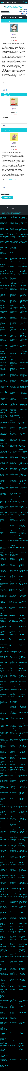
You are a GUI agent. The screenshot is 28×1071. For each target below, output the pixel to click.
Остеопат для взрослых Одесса (23, 270)
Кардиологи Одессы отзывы (3, 736)
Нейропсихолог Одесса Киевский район (4, 676)
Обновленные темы (9, 6)
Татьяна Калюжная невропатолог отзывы (23, 601)
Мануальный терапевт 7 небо (23, 851)
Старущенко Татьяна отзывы (13, 423)
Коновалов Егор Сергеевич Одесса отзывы (4, 1038)
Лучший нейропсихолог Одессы (3, 672)
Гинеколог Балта (4, 544)
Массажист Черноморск (22, 262)
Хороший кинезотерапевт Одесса (4, 787)
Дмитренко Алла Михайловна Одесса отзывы (4, 1028)
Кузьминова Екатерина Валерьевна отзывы (13, 399)
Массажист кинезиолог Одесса (2, 798)
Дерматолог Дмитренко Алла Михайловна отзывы (4, 1022)
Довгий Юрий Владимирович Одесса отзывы (13, 409)
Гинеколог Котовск (23, 540)
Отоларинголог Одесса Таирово (23, 917)
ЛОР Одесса (2, 939)
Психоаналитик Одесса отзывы (3, 661)
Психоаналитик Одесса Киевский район (14, 667)
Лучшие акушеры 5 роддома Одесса (4, 237)
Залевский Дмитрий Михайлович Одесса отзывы (13, 1013)
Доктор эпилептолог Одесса (22, 622)
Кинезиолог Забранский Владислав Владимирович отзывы (3, 303)
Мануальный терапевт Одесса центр (14, 841)
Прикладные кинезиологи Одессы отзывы (3, 766)
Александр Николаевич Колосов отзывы (4, 973)
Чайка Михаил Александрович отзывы (3, 1018)
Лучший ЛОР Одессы (3, 943)
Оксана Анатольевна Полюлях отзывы (4, 217)
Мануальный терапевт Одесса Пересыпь (4, 847)
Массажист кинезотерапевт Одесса (23, 771)
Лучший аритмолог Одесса (14, 733)
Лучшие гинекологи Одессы (12, 516)
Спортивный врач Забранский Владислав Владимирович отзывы (14, 310)
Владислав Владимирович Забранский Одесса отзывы (3, 747)
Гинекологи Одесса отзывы (3, 511)
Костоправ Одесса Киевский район (23, 897)
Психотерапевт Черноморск (13, 693)
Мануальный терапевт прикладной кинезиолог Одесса (3, 760)
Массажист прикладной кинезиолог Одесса (12, 759)
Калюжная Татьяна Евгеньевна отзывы (4, 387)
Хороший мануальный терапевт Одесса (23, 893)
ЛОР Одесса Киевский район (23, 943)
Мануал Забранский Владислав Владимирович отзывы (3, 324)
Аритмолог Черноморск (22, 722)
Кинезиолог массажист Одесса (4, 791)
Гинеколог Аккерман (12, 524)
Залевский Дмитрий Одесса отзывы (23, 1005)
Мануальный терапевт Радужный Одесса (14, 856)
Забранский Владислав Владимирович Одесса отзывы (3, 414)
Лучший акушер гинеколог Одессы (23, 233)
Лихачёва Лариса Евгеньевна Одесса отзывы (14, 345)
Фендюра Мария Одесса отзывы (24, 397)
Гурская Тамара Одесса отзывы (13, 910)
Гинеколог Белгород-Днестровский (22, 525)
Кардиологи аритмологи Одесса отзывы (13, 712)
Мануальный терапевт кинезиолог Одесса (22, 792)
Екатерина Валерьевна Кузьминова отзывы (3, 558)
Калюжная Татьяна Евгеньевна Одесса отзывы (14, 387)
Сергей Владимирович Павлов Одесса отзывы (22, 706)
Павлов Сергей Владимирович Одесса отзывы (23, 350)
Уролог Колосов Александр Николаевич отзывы (22, 973)
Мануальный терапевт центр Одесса (3, 841)
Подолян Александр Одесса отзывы (4, 229)
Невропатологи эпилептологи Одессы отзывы (3, 617)
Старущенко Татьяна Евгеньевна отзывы (3, 429)
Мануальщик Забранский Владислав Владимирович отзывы (13, 324)
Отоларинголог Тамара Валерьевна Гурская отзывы (3, 905)
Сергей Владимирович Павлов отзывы (13, 706)
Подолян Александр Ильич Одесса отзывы (23, 229)
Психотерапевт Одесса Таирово (13, 702)
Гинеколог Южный (23, 544)
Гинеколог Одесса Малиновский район (14, 498)
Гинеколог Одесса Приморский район (4, 503)
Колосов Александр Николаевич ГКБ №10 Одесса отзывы (3, 994)
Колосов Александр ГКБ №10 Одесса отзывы (22, 987)
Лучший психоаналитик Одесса (22, 657)
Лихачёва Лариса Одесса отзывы (4, 344)
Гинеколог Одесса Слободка (14, 488)
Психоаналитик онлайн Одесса (13, 685)
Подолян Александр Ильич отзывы (14, 229)
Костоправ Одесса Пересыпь (4, 812)
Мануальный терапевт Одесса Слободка (14, 847)
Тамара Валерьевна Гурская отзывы (13, 905)
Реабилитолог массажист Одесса (4, 874)
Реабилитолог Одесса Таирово (23, 257)
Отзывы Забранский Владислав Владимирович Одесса (13, 368)
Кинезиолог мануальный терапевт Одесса (14, 787)
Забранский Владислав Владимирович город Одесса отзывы (23, 375)
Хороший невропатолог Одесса (12, 607)
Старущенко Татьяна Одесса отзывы (23, 424)
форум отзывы (15, 210)
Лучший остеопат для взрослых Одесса (14, 278)
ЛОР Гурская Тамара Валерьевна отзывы (22, 948)
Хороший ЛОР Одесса (13, 940)
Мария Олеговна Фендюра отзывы (4, 652)
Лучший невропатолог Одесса (22, 607)
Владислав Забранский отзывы (12, 746)
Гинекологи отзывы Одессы (3, 541)
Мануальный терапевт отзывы (23, 883)
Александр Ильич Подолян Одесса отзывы (4, 223)
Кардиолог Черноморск (12, 722)
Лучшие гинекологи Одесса (4, 515)
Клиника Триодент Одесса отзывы (14, 957)
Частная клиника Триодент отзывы (4, 957)
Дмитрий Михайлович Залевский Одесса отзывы (23, 999)
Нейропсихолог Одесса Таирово (13, 676)
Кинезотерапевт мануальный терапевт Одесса (14, 771)
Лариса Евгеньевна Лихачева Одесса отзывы (23, 447)
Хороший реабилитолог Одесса (13, 870)
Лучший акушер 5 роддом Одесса (14, 242)
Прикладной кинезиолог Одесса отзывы (22, 752)
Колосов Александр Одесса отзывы (14, 979)
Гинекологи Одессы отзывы (23, 515)
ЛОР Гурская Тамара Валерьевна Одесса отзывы (3, 948)
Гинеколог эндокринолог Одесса (22, 480)
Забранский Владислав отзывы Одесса (14, 355)
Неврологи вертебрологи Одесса (22, 626)
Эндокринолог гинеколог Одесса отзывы (4, 474)
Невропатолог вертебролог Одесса (12, 631)
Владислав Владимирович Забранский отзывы (22, 747)
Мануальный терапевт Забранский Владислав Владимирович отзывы (3, 338)
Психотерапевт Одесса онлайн (3, 680)
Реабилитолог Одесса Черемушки (3, 263)
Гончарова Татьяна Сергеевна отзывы (21, 1047)
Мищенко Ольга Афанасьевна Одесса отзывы (23, 469)
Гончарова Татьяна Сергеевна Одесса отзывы (4, 1054)
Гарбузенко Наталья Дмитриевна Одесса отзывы (3, 441)
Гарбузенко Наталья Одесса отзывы (13, 434)
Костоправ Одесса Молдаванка (4, 815)
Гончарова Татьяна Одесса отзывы (13, 1047)
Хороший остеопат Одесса (13, 274)
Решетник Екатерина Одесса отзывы (4, 565)
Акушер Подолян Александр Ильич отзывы (14, 223)
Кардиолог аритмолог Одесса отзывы (4, 718)
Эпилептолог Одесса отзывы (12, 616)
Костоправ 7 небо (4, 818)
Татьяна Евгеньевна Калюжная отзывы (2, 602)
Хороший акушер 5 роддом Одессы (4, 242)
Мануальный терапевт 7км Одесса (3, 861)
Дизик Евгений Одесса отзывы (13, 969)
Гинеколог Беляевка (21, 548)
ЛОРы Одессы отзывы (13, 937)
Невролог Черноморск (22, 635)
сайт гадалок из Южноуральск (11, 179)
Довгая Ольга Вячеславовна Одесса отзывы (3, 331)
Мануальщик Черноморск (13, 878)
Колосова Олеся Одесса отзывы (3, 452)
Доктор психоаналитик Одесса (13, 662)
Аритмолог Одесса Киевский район (4, 733)
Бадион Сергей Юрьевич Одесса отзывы (4, 1065)
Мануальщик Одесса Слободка (4, 828)
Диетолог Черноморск (22, 587)
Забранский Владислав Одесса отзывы (14, 392)
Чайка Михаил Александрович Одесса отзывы (13, 1018)
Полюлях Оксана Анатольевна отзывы (23, 242)
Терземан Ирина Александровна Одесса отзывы (24, 404)
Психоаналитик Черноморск (3, 693)
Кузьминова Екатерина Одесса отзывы (4, 398)
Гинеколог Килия (13, 535)
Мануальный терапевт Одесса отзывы (4, 888)
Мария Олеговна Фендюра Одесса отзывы (14, 653)
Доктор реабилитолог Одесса (22, 861)
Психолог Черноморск (22, 693)
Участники (7, 7)
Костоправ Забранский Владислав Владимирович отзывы (23, 310)
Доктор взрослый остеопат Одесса (23, 250)
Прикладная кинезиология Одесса (22, 759)
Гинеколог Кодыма (14, 540)
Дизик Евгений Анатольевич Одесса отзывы (3, 969)
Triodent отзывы (23, 964)
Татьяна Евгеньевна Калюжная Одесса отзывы (13, 602)
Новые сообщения (19, 6)
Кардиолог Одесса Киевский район (4, 743)
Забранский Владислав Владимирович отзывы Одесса (3, 355)
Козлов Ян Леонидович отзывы (22, 1042)
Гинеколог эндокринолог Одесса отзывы (13, 480)
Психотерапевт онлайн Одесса (22, 680)
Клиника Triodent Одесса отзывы (13, 965)
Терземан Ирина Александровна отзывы (24, 387)
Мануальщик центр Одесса (22, 819)
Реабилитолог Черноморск (13, 262)
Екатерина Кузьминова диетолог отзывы (4, 571)
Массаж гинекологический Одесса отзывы (23, 463)
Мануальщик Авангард (13, 828)
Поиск (20, 7)
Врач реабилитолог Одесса (13, 861)
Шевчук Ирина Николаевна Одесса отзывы (3, 596)
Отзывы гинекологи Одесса (23, 511)
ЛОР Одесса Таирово (22, 932)
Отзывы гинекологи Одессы (21, 537)
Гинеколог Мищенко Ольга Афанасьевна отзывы (3, 458)
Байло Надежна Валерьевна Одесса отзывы (3, 424)
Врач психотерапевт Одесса (3, 698)
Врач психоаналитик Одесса (13, 657)
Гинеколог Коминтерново (22, 529)
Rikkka (5, 129)
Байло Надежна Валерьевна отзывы (13, 419)
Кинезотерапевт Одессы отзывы (4, 776)
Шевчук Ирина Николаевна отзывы (22, 596)
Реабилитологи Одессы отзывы (3, 865)
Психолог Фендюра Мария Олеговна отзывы (23, 653)
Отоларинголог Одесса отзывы (13, 917)
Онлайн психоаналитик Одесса (3, 686)
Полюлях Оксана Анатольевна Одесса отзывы (13, 247)
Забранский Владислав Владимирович (3, 361)
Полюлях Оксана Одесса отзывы (4, 246)
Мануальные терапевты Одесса (4, 897)
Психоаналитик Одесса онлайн (22, 685)
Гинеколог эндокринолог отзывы (3, 480)
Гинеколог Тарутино (2, 533)
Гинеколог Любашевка (12, 544)
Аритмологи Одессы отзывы (13, 726)
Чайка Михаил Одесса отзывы (22, 1011)
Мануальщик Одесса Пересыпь (23, 822)
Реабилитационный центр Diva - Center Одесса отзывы (4, 287)
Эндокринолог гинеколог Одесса (14, 473)
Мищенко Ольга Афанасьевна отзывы (3, 469)
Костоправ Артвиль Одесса (13, 819)
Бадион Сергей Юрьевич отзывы (23, 1058)
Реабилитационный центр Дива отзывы (4, 281)
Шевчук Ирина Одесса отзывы (12, 596)
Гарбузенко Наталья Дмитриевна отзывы (22, 435)
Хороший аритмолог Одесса (14, 729)
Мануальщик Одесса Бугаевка (23, 828)
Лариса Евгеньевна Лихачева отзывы (4, 447)
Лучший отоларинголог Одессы (3, 933)
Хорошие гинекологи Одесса (23, 507)
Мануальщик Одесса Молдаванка (3, 832)
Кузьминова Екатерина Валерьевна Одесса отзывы (14, 414)
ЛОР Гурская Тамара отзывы (13, 947)
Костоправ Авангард (12, 812)
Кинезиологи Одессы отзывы (23, 787)
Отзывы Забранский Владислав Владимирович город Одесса (3, 375)
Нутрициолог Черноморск (13, 587)
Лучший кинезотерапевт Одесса (13, 777)
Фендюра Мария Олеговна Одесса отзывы (14, 404)
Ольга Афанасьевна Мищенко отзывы (23, 440)
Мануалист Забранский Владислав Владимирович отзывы (23, 317)
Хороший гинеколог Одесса (14, 520)
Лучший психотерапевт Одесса (22, 698)
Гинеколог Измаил (4, 524)
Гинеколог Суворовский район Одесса (3, 493)
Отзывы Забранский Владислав (23, 367)
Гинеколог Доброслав (12, 529)
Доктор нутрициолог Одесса (13, 576)
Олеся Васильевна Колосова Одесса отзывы (14, 447)
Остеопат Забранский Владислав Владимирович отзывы (3, 252)
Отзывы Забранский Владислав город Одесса (14, 374)
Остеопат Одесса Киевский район (4, 277)
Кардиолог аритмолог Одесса (14, 717)
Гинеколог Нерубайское (22, 497)
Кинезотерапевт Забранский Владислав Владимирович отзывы (14, 295)
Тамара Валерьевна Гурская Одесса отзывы (22, 905)
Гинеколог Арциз (13, 532)
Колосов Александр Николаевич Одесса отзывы (3, 987)
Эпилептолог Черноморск (3, 638)
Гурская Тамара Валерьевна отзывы (22, 911)
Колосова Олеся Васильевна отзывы (13, 453)
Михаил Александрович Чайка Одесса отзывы (13, 999)
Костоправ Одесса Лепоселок (23, 812)
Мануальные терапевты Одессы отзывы (13, 883)
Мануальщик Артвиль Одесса (13, 836)
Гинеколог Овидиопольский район (14, 493)
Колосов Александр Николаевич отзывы (22, 980)
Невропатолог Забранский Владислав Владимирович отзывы (3, 295)
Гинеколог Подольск (2, 536)
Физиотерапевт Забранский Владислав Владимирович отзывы (24, 303)
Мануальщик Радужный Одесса (23, 836)
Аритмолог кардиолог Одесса (23, 711)
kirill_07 (5, 20)
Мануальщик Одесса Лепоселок (14, 832)
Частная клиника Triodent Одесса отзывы (13, 961)
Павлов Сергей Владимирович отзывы (3, 350)
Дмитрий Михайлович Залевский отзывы (4, 999)
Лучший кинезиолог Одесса (22, 798)
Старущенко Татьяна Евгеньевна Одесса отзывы (13, 429)
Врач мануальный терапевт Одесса (14, 887)
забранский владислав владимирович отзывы (23, 331)
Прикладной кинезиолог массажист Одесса (14, 766)
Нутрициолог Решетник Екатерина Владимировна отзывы (22, 559)
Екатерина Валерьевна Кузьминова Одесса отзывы (13, 558)
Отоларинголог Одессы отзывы (23, 922)
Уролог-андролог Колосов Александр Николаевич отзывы (4, 980)
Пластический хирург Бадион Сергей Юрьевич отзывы (4, 1059)
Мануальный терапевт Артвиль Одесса (23, 856)
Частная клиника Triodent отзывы (4, 965)
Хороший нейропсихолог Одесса (22, 667)
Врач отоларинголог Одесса (3, 928)
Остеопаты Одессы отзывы (13, 267)
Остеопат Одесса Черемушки (23, 267)
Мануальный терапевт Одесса (14, 892)
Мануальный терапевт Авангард (3, 856)
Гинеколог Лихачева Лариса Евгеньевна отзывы (14, 458)
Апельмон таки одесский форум (13, 213)
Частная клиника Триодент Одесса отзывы (14, 953)
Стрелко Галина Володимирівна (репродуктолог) (23, 428)
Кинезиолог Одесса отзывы (13, 791)
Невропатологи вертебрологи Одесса (3, 626)
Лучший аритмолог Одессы (23, 729)
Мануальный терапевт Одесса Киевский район (23, 901)
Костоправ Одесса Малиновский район (4, 808)
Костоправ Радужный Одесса (14, 815)
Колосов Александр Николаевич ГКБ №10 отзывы (13, 987)
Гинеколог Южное (14, 547)
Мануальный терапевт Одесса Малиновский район (23, 841)
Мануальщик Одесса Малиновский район (13, 823)
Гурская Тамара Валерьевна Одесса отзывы (3, 918)
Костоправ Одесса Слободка (14, 807)
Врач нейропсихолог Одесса (13, 672)
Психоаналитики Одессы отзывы (4, 657)
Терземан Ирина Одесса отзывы (4, 391)
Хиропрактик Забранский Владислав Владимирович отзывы (13, 317)
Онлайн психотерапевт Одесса (13, 681)
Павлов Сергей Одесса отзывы (13, 349)
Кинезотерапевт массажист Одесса (4, 781)
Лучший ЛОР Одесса (12, 943)
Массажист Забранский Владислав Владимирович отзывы (23, 338)
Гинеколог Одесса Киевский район (23, 551)
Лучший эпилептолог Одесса (22, 644)
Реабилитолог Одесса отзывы (3, 257)
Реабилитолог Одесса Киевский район (14, 258)
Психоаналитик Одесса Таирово (23, 661)
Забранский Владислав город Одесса (4, 381)
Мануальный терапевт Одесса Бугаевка (23, 847)
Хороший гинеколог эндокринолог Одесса (22, 474)
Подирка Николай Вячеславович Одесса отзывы (4, 409)
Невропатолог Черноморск (12, 635)
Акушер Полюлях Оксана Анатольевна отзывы (23, 224)
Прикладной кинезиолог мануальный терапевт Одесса (14, 753)
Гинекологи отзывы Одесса (13, 511)
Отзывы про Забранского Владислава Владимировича (3, 367)
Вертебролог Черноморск (3, 635)
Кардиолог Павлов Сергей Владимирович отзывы (4, 713)
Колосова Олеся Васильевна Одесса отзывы (23, 453)
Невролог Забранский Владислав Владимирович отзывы (13, 288)
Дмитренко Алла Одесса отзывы (13, 1021)
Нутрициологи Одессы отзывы (3, 575)
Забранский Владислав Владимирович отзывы (13, 382)
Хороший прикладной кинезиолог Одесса (3, 771)
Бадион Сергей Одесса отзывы (13, 1058)
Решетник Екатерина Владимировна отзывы (13, 566)
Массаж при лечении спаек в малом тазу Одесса (13, 464)
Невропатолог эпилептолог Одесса (13, 621)
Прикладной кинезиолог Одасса (22, 766)
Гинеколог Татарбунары (22, 533)
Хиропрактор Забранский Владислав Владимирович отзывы (3, 317)
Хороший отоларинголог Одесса (13, 928)
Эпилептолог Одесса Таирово (3, 643)
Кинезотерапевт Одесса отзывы (23, 776)
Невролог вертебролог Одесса (3, 631)
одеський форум (14, 212)
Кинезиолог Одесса (12, 797)
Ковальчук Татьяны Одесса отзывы (3, 590)
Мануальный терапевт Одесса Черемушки (14, 901)
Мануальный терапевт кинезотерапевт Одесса (13, 782)
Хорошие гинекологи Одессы (2, 520)
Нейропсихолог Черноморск (22, 671)
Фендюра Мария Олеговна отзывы (4, 403)
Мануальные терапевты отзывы (3, 883)
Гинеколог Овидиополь (22, 520)
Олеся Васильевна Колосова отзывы (14, 440)
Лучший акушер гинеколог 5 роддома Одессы (23, 238)
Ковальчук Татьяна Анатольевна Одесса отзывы (22, 591)
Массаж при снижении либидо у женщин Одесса (23, 457)
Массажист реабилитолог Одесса (13, 251)
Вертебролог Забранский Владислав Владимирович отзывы (23, 288)
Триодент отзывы (23, 956)
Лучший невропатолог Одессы (3, 607)
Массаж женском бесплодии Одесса (4, 463)
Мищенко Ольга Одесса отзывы (13, 469)
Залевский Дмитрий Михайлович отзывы (3, 1013)
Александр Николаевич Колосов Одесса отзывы (13, 973)
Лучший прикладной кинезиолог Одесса (3, 753)
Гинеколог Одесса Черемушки (14, 555)
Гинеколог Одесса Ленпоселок (4, 488)
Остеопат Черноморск (3, 267)
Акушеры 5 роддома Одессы (13, 237)
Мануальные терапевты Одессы (22, 888)
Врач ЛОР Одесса (23, 939)
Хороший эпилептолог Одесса (22, 639)
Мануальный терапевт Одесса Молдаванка (4, 851)
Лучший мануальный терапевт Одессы (4, 893)
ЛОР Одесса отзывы (22, 937)
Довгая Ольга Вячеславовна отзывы (13, 331)
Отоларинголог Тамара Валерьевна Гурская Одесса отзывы (3, 912)
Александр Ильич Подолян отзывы (14, 216)
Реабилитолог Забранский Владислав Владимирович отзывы (3, 310)
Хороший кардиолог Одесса (4, 740)
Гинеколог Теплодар (2, 497)
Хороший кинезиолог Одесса (2, 803)
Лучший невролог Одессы (2, 612)
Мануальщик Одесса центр (3, 822)
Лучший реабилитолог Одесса (22, 870)
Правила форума (15, 7)
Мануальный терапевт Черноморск (22, 879)
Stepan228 (6, 93)
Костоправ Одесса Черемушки (14, 897)
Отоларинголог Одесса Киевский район (14, 933)
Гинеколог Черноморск (3, 548)
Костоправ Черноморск (3, 878)
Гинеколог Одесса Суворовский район (23, 503)
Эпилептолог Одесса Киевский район (4, 649)
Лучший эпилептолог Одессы (12, 644)
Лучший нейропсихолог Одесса (22, 676)
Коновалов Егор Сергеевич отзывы (23, 1032)
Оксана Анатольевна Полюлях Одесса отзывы (23, 218)
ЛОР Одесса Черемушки (2, 937)
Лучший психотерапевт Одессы (3, 702)
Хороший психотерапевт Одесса (13, 698)
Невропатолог (3, 705)
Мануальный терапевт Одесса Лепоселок (14, 851)
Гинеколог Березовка (2, 529)
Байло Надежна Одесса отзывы (3, 418)
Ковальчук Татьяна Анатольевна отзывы (13, 590)
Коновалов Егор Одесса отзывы (13, 1031)
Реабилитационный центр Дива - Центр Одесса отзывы (14, 282)
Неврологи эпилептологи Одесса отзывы (22, 617)
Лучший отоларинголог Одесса (22, 928)
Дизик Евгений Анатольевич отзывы (22, 969)
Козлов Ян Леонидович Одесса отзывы (3, 1042)
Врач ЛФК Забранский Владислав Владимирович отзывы (13, 303)
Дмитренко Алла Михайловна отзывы (23, 1022)
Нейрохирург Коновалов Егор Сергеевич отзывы (3, 1032)
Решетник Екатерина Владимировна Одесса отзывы (22, 566)
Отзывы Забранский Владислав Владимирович (13, 361)
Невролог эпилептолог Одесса (3, 622)
